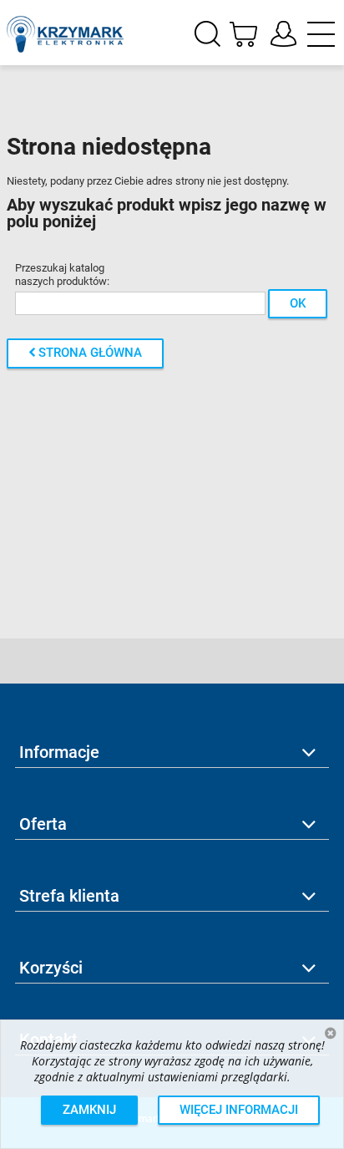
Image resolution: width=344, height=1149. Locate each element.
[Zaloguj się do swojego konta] (283, 34)
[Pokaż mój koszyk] (240, 32)
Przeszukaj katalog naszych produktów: (62, 274)
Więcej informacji (239, 1109)
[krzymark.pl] (65, 28)
